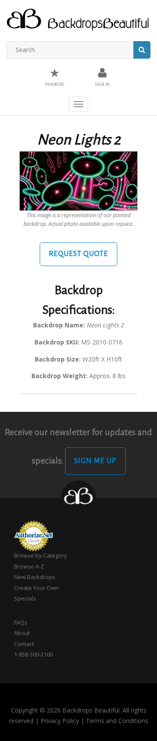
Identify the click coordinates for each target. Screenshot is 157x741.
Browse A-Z (29, 566)
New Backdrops (34, 577)
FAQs (20, 622)
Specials (25, 598)
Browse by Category (40, 555)
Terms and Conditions (117, 720)
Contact (24, 644)
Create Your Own (36, 588)
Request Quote (78, 254)
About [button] (22, 633)
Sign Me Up (95, 461)
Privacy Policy (60, 720)
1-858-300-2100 (33, 654)
